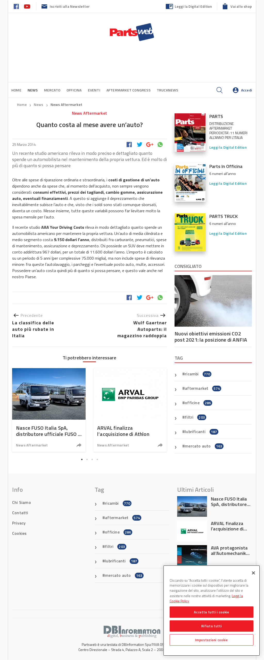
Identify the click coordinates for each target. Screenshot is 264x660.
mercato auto (203, 446)
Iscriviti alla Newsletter (70, 6)
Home (16, 90)
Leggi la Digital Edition (193, 6)
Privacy (19, 523)
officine (198, 403)
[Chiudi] (253, 573)
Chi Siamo (21, 502)
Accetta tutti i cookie (211, 612)
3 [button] (92, 459)
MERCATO (52, 90)
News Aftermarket (66, 104)
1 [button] (81, 459)
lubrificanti (201, 431)
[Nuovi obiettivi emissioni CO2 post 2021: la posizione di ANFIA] (213, 301)
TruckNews (167, 90)
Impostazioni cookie (211, 639)
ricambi (197, 374)
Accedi (246, 90)
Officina (74, 90)
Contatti (20, 513)
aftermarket (202, 388)
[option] (48, 410)
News (39, 104)
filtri (195, 417)
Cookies (19, 533)
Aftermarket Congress (128, 90)
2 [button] (86, 459)
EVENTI (94, 90)
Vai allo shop (241, 6)
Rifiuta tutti (211, 626)
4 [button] (97, 459)
